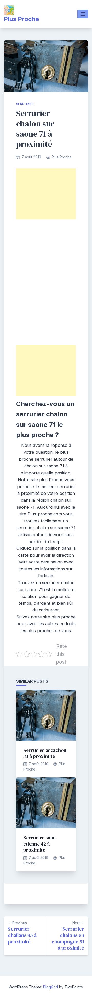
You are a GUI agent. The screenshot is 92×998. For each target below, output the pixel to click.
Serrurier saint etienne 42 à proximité (39, 843)
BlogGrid (50, 987)
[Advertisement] (46, 193)
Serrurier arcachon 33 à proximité (44, 753)
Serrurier (25, 104)
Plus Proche (21, 19)
